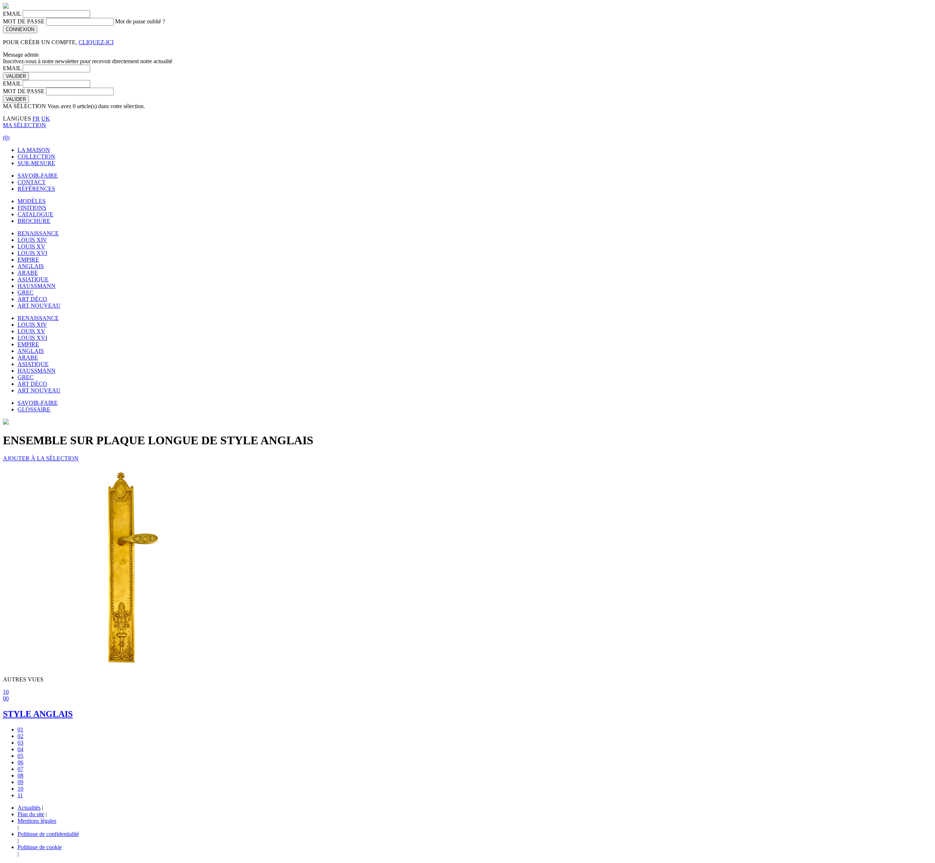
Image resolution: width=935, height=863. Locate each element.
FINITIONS (32, 208)
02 (20, 736)
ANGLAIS (31, 266)
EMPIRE (28, 259)
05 (20, 756)
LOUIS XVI (32, 253)
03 (20, 743)
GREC (26, 292)
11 (20, 795)
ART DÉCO (32, 299)
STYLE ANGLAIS (38, 714)
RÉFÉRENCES (36, 189)
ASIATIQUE (33, 279)
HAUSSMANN (37, 286)
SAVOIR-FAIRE (38, 175)
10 (6, 692)
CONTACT (32, 182)
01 (20, 729)
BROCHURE (34, 221)
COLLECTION (36, 156)
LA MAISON (34, 150)
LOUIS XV (31, 246)
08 (20, 775)
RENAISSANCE (38, 233)
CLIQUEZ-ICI (96, 42)
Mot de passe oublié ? (140, 21)
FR (36, 118)
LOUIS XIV (32, 240)
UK (45, 118)
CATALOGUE (35, 214)
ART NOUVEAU (39, 306)
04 (20, 749)
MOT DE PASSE (24, 21)
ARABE (28, 273)
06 (20, 762)
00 (6, 698)
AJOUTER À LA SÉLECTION (41, 458)
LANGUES (17, 118)
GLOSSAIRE (34, 409)
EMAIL (12, 14)
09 (20, 782)
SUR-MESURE (36, 163)
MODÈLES (32, 201)
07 (20, 769)
